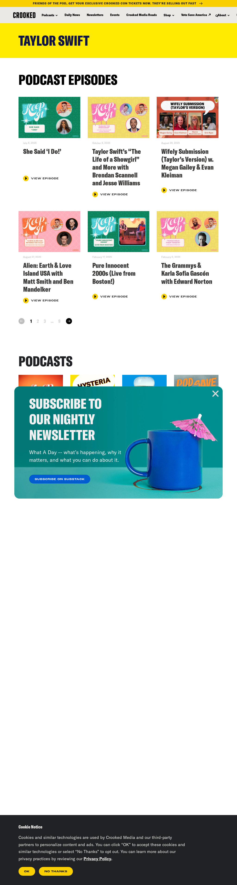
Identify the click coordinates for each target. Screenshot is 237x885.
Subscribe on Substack (60, 479)
